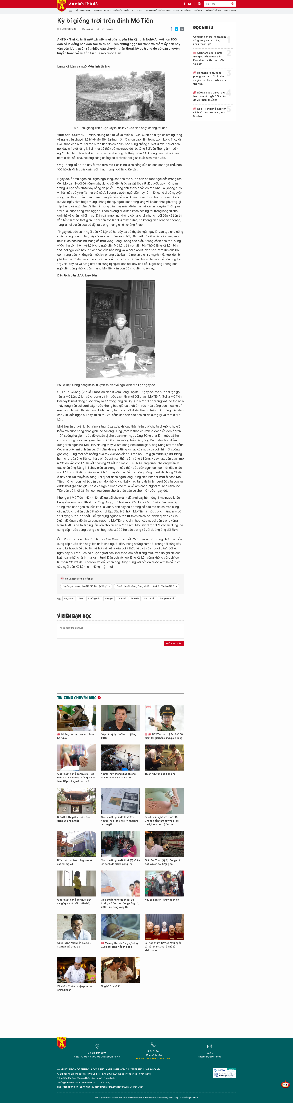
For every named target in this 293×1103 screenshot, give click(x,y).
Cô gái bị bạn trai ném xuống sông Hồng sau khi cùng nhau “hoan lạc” (209, 40)
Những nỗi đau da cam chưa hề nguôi (75, 736)
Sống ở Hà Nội (213, 10)
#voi (81, 598)
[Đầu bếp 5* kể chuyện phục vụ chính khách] (76, 970)
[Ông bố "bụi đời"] (120, 970)
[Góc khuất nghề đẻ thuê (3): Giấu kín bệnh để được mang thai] (120, 844)
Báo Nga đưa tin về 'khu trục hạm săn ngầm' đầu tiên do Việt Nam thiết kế (209, 96)
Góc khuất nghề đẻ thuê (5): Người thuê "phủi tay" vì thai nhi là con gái (119, 821)
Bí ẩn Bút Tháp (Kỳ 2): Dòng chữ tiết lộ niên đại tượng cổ (163, 862)
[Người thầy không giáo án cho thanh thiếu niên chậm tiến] (120, 757)
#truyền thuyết (167, 598)
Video (140, 10)
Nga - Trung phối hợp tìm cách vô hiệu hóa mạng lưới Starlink (209, 112)
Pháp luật (129, 10)
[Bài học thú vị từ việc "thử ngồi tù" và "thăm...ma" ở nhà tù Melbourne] (164, 927)
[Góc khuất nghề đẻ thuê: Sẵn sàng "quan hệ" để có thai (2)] (76, 884)
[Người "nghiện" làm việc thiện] (164, 884)
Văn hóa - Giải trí (182, 10)
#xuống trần (94, 598)
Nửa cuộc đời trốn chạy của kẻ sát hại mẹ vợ (74, 862)
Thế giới (117, 10)
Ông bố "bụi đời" (110, 986)
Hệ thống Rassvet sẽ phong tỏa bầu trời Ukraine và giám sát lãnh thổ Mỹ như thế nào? (209, 78)
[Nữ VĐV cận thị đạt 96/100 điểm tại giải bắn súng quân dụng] (164, 718)
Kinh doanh (230, 10)
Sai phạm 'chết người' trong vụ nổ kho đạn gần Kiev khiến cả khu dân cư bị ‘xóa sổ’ (208, 58)
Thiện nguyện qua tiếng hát (161, 774)
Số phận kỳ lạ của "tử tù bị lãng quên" (118, 736)
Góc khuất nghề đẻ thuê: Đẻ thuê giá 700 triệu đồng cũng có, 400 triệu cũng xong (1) (120, 903)
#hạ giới (109, 598)
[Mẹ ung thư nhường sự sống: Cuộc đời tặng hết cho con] (120, 927)
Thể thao (199, 10)
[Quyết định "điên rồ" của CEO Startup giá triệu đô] (76, 927)
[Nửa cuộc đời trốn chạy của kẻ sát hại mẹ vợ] (76, 844)
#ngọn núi (69, 598)
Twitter (176, 29)
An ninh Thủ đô (83, 4)
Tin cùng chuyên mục (76, 697)
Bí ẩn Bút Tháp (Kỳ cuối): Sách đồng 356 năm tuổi (74, 819)
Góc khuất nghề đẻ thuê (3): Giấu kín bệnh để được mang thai (120, 862)
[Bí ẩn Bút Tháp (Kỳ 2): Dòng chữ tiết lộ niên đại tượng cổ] (164, 844)
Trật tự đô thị (82, 10)
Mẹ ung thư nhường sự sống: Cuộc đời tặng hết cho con (119, 945)
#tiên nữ (122, 598)
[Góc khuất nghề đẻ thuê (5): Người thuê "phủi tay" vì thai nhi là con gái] (120, 801)
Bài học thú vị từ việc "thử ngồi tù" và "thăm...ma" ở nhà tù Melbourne (163, 947)
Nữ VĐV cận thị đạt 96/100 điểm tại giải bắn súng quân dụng (164, 736)
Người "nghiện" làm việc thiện (162, 899)
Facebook (171, 29)
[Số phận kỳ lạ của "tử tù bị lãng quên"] (120, 718)
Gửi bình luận (173, 643)
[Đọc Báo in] (201, 3)
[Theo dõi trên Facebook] (185, 4)
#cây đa (135, 598)
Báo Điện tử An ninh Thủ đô (62, 6)
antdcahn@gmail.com (209, 1056)
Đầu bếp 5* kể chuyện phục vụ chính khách (74, 988)
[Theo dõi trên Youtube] (190, 4)
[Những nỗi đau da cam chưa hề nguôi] (76, 718)
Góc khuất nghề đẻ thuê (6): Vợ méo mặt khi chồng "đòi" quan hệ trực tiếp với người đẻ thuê (76, 777)
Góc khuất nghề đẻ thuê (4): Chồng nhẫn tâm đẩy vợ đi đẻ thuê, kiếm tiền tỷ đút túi (162, 821)
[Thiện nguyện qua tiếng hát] (164, 757)
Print (182, 29)
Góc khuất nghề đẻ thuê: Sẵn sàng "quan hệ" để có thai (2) (74, 901)
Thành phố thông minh (158, 10)
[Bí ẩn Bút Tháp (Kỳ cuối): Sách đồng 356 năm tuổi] (76, 801)
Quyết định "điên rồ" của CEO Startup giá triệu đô (74, 945)
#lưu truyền (149, 598)
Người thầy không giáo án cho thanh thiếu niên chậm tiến (118, 775)
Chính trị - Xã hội (101, 10)
